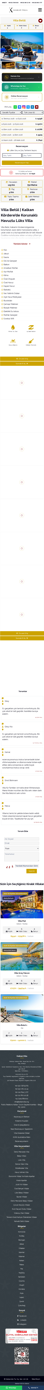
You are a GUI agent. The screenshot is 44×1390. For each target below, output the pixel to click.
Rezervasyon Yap (22, 163)
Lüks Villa (21, 1160)
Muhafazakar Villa (21, 1168)
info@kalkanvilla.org (21, 1102)
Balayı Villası (21, 1156)
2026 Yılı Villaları (22, 1184)
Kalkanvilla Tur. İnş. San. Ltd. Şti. (17, 1379)
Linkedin (22, 1320)
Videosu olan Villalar (21, 1213)
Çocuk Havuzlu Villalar (21, 1205)
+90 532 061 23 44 (25, 2)
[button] (41, 34)
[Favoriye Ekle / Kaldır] (40, 21)
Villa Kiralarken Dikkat (21, 1133)
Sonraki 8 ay (21, 364)
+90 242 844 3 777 (37, 2)
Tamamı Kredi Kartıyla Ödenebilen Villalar (22, 1217)
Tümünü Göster (22, 244)
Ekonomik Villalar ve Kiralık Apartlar (22, 1176)
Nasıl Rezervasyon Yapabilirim (22, 1129)
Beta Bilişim (36, 1379)
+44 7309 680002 (21, 1099)
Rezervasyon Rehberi (21, 1117)
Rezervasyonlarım (21, 1141)
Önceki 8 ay (23, 359)
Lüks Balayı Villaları (22, 1193)
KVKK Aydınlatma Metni (21, 1137)
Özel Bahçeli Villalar (21, 1189)
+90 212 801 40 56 (21, 1095)
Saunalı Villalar (21, 1197)
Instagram (22, 1324)
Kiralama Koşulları (21, 1121)
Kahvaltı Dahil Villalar (21, 1221)
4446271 (4, 2)
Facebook (23, 1316)
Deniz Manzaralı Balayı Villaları (22, 1201)
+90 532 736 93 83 (13, 2)
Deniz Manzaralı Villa (21, 1152)
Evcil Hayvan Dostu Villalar (21, 1209)
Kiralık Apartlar (21, 1180)
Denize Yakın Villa (21, 1164)
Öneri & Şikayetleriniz (21, 1125)
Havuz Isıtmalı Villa (21, 1172)
